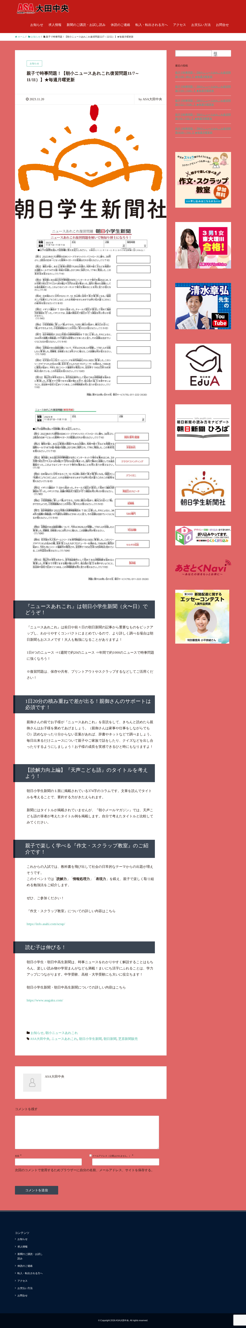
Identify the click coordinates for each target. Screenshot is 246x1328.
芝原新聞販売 (128, 1039)
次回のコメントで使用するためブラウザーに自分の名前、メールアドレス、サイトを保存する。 (84, 1170)
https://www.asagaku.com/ (45, 1000)
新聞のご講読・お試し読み (86, 25)
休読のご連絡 (120, 25)
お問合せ (222, 25)
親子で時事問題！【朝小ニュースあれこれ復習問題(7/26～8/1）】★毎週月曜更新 (203, 74)
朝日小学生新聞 (90, 1039)
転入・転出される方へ (151, 25)
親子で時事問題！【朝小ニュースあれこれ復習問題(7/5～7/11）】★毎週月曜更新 (203, 116)
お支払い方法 (201, 25)
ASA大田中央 (40, 1039)
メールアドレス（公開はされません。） (111, 1156)
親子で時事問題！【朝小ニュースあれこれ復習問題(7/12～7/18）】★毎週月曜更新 (203, 102)
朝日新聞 (110, 1039)
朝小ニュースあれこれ (61, 1033)
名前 (17, 1156)
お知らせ (36, 25)
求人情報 (54, 25)
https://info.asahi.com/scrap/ (46, 924)
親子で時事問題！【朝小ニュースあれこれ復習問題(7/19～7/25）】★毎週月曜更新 (203, 88)
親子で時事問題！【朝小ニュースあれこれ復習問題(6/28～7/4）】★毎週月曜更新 (203, 130)
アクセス (179, 25)
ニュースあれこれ (64, 1039)
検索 (215, 54)
